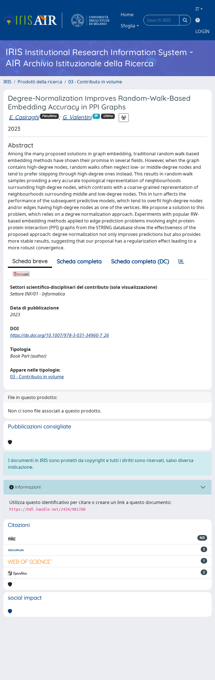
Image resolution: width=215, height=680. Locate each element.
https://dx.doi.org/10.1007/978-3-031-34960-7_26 (59, 335)
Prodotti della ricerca (40, 82)
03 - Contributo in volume (95, 82)
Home (127, 14)
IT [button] (197, 9)
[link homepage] (32, 20)
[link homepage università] (90, 20)
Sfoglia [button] (128, 26)
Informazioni (27, 487)
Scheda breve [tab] (30, 260)
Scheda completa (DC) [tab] (140, 261)
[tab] (181, 261)
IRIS (7, 82)
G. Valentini (77, 117)
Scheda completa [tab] (79, 261)
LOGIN (202, 31)
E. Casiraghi (24, 117)
